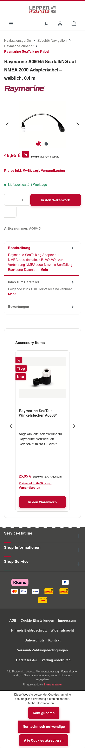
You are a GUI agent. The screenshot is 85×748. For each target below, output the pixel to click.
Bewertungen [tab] (18, 306)
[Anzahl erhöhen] (10, 212)
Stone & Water (53, 684)
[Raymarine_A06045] (42, 124)
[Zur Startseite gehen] (42, 9)
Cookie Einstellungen (37, 620)
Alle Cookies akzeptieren (44, 740)
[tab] (41, 259)
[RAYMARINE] (42, 89)
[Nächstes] (78, 124)
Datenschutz (34, 640)
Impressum (67, 620)
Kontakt (54, 640)
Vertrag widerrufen (56, 660)
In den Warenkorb (55, 199)
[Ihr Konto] (60, 23)
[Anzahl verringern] (10, 200)
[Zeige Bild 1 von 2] (38, 144)
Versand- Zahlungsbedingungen (42, 650)
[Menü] (11, 23)
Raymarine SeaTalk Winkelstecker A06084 (38, 412)
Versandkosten (69, 671)
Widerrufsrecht (62, 630)
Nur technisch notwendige (44, 726)
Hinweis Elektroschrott (29, 630)
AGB (13, 620)
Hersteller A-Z (27, 660)
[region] (42, 124)
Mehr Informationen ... (42, 703)
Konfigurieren (44, 712)
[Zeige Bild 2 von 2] (46, 144)
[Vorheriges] (7, 124)
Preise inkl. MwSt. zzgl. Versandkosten (34, 170)
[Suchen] (46, 23)
